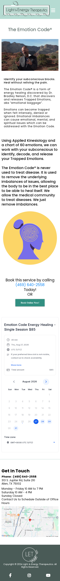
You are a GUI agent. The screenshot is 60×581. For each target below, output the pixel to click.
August (26, 381)
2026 (34, 381)
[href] (30, 521)
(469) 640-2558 (30, 284)
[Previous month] (14, 382)
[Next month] (46, 382)
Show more (16, 365)
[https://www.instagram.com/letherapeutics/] (30, 574)
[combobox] (30, 442)
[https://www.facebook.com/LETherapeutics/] (11, 574)
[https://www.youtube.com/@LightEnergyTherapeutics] (49, 574)
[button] (53, 11)
